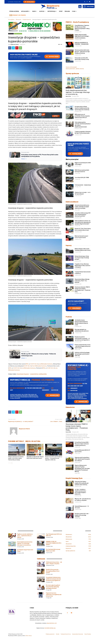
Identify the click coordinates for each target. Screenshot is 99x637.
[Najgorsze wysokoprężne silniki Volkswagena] (69, 164)
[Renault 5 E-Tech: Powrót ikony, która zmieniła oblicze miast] (69, 230)
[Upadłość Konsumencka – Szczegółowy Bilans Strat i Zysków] (41, 571)
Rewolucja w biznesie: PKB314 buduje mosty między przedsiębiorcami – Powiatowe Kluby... (77, 427)
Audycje (41, 11)
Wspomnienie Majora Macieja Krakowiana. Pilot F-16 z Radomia (82, 281)
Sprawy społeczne (72, 73)
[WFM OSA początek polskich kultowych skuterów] (69, 172)
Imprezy (69, 245)
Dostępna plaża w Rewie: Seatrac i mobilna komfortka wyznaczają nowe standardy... (82, 108)
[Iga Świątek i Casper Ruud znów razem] (12, 551)
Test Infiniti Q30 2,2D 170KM (82, 177)
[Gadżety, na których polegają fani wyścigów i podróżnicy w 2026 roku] (69, 354)
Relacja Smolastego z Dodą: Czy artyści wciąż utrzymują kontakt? (82, 258)
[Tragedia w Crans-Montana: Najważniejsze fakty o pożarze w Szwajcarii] (69, 266)
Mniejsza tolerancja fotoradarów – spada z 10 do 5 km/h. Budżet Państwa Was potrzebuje (16, 458)
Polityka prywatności (50, 634)
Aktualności (25, 11)
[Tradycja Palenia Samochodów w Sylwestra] (69, 273)
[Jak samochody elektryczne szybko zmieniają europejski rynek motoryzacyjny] (69, 207)
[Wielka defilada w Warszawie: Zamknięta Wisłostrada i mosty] (69, 250)
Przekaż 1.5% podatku (19, 15)
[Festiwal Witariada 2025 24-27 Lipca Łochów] (69, 452)
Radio (34, 11)
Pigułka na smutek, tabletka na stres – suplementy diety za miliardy (24, 536)
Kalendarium (70, 407)
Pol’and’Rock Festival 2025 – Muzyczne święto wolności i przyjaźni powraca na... (82, 444)
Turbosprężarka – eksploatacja (83, 185)
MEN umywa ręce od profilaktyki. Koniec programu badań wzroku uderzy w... (82, 116)
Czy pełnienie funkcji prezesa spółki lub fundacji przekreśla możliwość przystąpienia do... (53, 579)
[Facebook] (87, 2)
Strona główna (14, 11)
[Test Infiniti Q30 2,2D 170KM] (69, 179)
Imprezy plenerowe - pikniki (71, 421)
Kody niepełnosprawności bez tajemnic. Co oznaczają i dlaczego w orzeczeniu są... (78, 92)
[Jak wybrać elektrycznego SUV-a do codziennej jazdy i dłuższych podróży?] (69, 215)
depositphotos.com (52, 623)
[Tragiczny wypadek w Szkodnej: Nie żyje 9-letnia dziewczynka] (69, 133)
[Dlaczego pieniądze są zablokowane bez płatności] (69, 331)
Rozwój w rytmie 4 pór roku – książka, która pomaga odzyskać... (82, 515)
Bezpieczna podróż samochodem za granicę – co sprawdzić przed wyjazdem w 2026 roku (53, 458)
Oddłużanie (76, 308)
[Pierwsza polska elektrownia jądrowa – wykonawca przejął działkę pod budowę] (69, 52)
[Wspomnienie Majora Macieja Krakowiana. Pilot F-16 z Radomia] (69, 281)
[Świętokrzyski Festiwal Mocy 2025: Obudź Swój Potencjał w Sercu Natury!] (69, 459)
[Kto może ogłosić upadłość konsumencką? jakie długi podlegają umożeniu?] (41, 587)
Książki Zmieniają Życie (74, 478)
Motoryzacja (18, 19)
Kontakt (57, 634)
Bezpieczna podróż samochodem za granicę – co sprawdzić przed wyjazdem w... (82, 338)
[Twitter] (13, 47)
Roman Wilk (68, 432)
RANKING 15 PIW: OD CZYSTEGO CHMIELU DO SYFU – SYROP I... (54, 543)
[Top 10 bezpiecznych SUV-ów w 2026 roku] (41, 536)
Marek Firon (68, 96)
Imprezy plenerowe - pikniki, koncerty (75, 68)
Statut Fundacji (87, 634)
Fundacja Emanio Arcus (66, 634)
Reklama (67, 11)
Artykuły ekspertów (27, 19)
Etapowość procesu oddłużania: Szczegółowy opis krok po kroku (53, 594)
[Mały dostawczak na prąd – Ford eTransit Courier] (69, 238)
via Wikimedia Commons (45, 364)
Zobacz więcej (29, 635)
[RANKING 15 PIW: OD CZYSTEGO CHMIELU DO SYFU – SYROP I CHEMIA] (41, 543)
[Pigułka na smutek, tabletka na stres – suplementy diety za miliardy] (12, 536)
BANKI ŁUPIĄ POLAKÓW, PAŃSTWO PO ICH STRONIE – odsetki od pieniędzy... (82, 36)
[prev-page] (9, 463)
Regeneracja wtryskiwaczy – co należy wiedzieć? (20, 421)
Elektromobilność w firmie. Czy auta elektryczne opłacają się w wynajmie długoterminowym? (83, 222)
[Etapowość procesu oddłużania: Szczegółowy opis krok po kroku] (41, 595)
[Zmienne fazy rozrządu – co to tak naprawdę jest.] (69, 194)
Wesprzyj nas (54, 395)
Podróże (69, 317)
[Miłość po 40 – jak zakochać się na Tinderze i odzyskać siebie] (69, 500)
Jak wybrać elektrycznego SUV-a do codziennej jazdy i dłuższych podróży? (83, 214)
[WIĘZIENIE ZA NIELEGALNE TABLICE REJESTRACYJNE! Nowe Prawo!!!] (35, 449)
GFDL (27, 364)
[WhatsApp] (20, 47)
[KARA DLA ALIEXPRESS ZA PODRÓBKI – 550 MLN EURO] (69, 44)
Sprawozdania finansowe (77, 634)
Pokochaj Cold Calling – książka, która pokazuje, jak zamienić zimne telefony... (81, 483)
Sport (60, 11)
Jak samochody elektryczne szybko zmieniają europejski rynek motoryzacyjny (82, 207)
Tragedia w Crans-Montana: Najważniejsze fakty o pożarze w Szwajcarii (82, 265)
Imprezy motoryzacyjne (71, 67)
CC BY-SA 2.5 (27, 366)
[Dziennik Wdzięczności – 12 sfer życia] (69, 508)
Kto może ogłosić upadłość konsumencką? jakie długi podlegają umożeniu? (53, 587)
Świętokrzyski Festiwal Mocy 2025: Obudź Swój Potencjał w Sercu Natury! (82, 459)
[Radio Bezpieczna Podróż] (50, 6)
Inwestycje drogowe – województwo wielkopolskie (32, 374)
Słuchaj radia (54, 56)
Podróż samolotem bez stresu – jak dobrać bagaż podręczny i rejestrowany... (82, 346)
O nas (73, 11)
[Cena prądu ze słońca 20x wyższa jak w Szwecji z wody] (69, 60)
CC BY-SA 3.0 (34, 364)
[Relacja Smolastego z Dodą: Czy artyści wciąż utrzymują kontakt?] (69, 258)
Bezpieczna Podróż (15, 44)
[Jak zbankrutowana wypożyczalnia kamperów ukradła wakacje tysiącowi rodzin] (69, 322)
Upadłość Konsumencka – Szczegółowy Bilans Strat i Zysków (52, 571)
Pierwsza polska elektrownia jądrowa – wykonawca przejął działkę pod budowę (82, 51)
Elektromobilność (72, 202)
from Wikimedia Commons (39, 366)
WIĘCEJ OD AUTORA (32, 441)
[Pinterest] (16, 47)
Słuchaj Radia (30, 1)
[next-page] (12, 463)
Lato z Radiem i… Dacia (56, 421)
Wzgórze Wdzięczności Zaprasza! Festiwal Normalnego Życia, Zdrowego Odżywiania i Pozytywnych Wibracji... (82, 468)
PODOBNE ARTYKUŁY (16, 441)
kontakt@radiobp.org (49, 628)
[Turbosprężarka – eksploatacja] (69, 187)
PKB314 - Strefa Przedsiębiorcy (77, 22)
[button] (85, 1)
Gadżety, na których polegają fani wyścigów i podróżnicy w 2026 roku (82, 354)
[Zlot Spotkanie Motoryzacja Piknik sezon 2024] (41, 551)
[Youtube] (89, 2)
